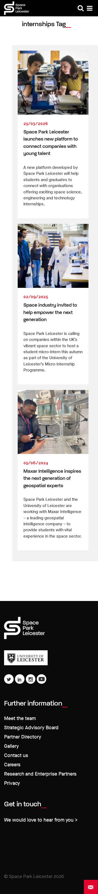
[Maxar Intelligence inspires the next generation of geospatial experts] (53, 422)
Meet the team (20, 718)
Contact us (16, 755)
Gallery (11, 746)
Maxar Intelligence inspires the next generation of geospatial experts (52, 478)
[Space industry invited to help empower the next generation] (53, 256)
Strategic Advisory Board (31, 728)
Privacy (12, 783)
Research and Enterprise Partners (40, 774)
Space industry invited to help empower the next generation (50, 312)
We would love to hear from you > (41, 820)
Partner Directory (22, 737)
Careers (12, 765)
